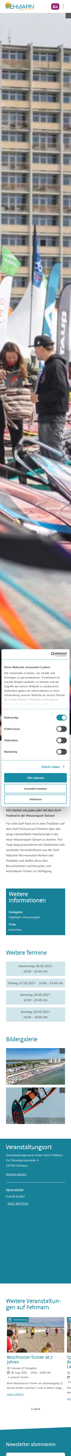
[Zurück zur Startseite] (19, 6)
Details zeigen (51, 766)
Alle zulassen (35, 777)
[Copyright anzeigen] (68, 15)
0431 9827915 (18, 1203)
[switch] (61, 729)
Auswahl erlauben (35, 788)
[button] (25, 1409)
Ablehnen (35, 799)
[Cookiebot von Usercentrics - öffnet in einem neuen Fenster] (51, 654)
